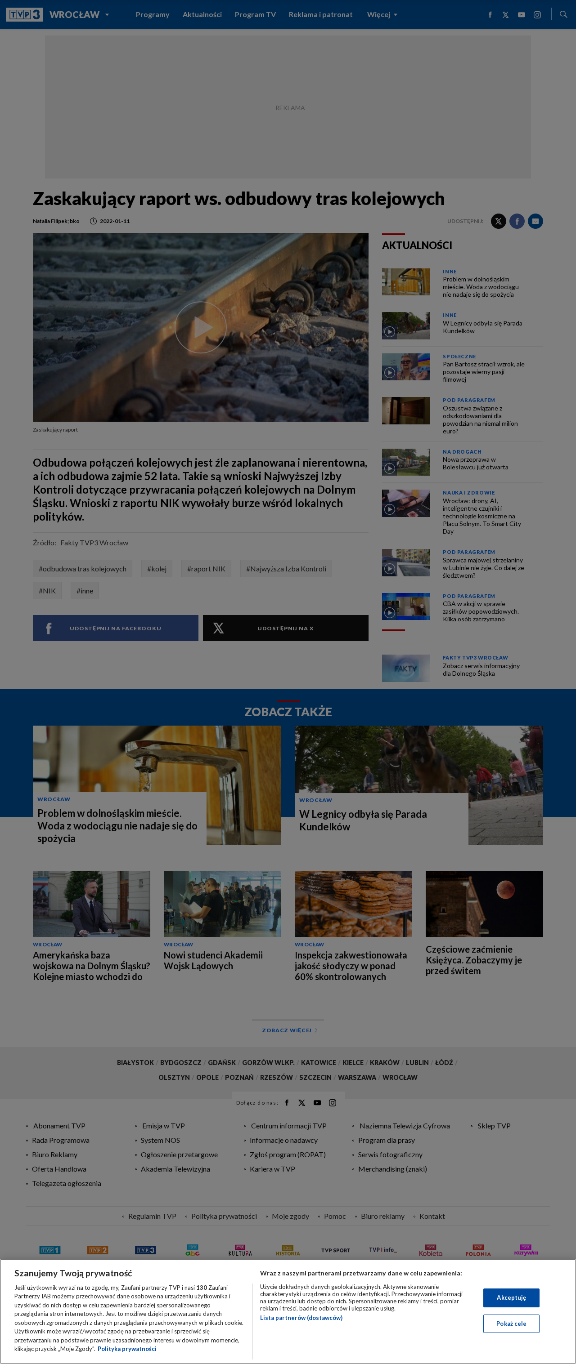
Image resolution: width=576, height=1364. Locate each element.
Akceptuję (511, 1297)
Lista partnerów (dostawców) (301, 1317)
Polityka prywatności (127, 1348)
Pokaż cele (511, 1323)
